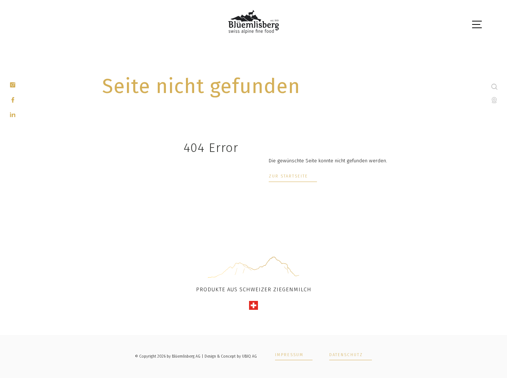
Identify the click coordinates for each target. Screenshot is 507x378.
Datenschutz (346, 355)
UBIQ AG (249, 356)
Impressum (289, 355)
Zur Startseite (288, 176)
